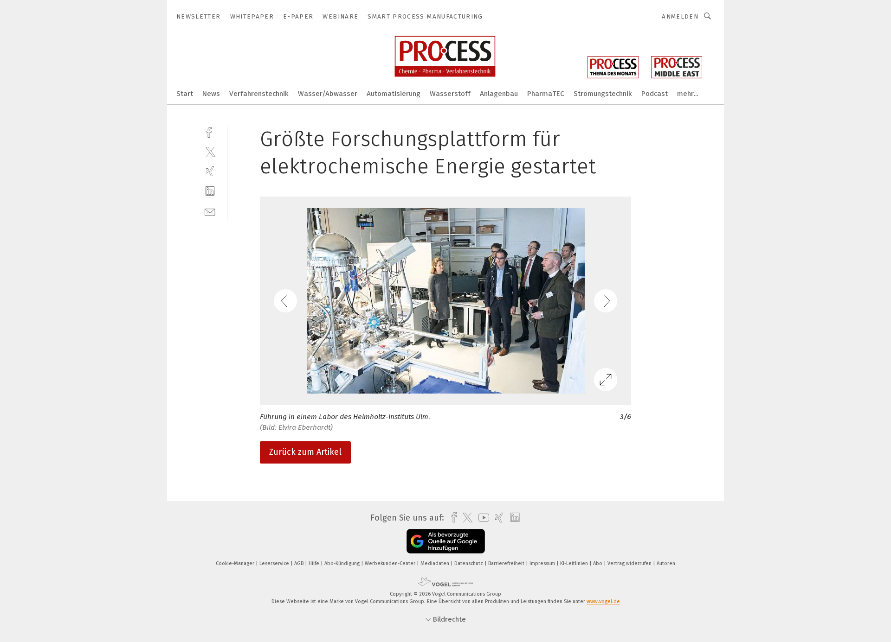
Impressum (542, 563)
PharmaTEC (545, 93)
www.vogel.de (603, 601)
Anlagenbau (499, 93)
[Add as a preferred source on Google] (446, 541)
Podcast (654, 93)
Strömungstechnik (603, 93)
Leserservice (275, 563)
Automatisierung (393, 93)
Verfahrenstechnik (259, 93)
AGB (299, 563)
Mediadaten (435, 563)
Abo (598, 563)
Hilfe (315, 563)
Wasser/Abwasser (327, 93)
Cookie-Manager (236, 563)
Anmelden (680, 16)
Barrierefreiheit (507, 563)
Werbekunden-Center (391, 563)
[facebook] (210, 131)
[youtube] (481, 517)
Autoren (666, 563)
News (211, 93)
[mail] (210, 211)
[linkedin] (210, 191)
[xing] (210, 171)
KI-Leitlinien (574, 563)
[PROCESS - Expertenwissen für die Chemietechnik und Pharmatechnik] (184, 93)
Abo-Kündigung (342, 563)
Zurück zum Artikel (305, 452)
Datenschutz (469, 563)
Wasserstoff (450, 93)
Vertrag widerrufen (630, 563)
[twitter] (210, 151)
